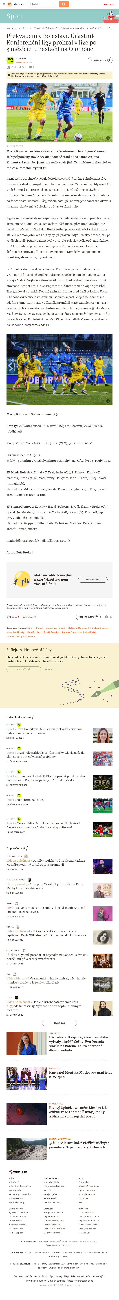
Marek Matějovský (15, 632)
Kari (8, 974)
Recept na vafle (16, 1229)
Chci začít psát (24, 669)
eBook (13, 67)
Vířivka (65, 1256)
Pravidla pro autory (35, 1280)
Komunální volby (16, 1202)
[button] (59, 112)
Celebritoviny (13, 950)
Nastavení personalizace (80, 1280)
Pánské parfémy (71, 1268)
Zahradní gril (55, 1256)
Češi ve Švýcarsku (52, 1225)
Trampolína (56, 1252)
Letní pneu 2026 (86, 1212)
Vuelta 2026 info (51, 1182)
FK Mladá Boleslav (99, 628)
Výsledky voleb (15, 1190)
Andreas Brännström (72, 632)
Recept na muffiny (17, 1216)
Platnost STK (84, 1233)
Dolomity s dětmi (52, 1233)
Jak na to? (49, 669)
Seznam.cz (108, 4)
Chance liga (84, 1182)
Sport (30, 628)
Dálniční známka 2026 (89, 1216)
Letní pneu (89, 1264)
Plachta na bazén (41, 1252)
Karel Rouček (34, 632)
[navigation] (3, 4)
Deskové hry (101, 1264)
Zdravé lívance (15, 1221)
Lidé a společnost (18, 860)
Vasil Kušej (90, 632)
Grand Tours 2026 (52, 1202)
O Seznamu (33, 1276)
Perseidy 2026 (75, 1241)
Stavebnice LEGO (57, 1264)
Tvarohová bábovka (17, 1225)
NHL (81, 1202)
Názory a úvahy (17, 884)
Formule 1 (83, 1198)
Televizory (42, 1268)
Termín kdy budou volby (20, 1194)
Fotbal (39, 628)
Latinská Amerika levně (54, 1229)
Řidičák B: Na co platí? (89, 1225)
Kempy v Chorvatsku (53, 1212)
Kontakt (81, 1276)
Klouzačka (78, 1252)
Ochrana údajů (95, 1276)
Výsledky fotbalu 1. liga (89, 1186)
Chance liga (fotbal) (55, 628)
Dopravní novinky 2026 (89, 1221)
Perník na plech (16, 1233)
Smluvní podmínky (52, 1276)
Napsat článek (92, 579)
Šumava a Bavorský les (54, 1221)
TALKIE (9, 998)
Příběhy (12, 955)
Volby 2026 (14, 1182)
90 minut (21, 58)
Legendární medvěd (16, 880)
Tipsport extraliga (87, 1190)
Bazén (28, 1252)
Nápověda (69, 1276)
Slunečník (67, 1252)
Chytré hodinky (55, 1268)
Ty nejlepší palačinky (18, 1212)
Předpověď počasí (58, 1241)
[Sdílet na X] (110, 616)
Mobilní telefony (40, 1264)
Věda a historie (17, 978)
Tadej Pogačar (50, 1194)
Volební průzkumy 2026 (20, 1186)
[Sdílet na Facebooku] (106, 616)
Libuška (10, 927)
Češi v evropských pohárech (58, 1245)
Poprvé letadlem (51, 1216)
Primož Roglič (50, 1198)
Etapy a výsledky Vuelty (54, 1186)
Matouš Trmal (13, 636)
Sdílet (24, 67)
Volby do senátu (16, 1198)
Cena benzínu (89, 1241)
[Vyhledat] (64, 4)
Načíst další (59, 1023)
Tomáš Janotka (51, 632)
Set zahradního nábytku (96, 1252)
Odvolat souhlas (56, 1280)
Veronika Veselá (14, 856)
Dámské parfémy (74, 1264)
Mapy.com (43, 1241)
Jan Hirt (47, 1190)
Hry (9, 908)
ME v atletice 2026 (87, 1194)
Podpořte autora (98, 60)
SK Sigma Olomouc (77, 628)
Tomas (9, 903)
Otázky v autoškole (87, 1229)
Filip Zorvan (29, 636)
